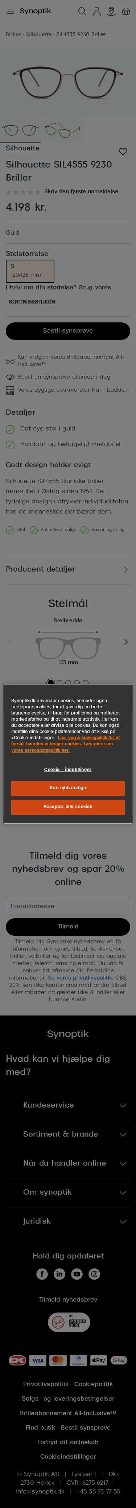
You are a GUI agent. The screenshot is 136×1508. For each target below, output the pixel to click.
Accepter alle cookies (68, 807)
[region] (67, 754)
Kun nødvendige (68, 788)
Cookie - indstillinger (68, 770)
